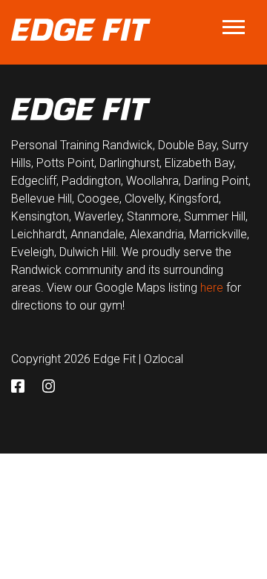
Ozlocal (163, 359)
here (211, 288)
